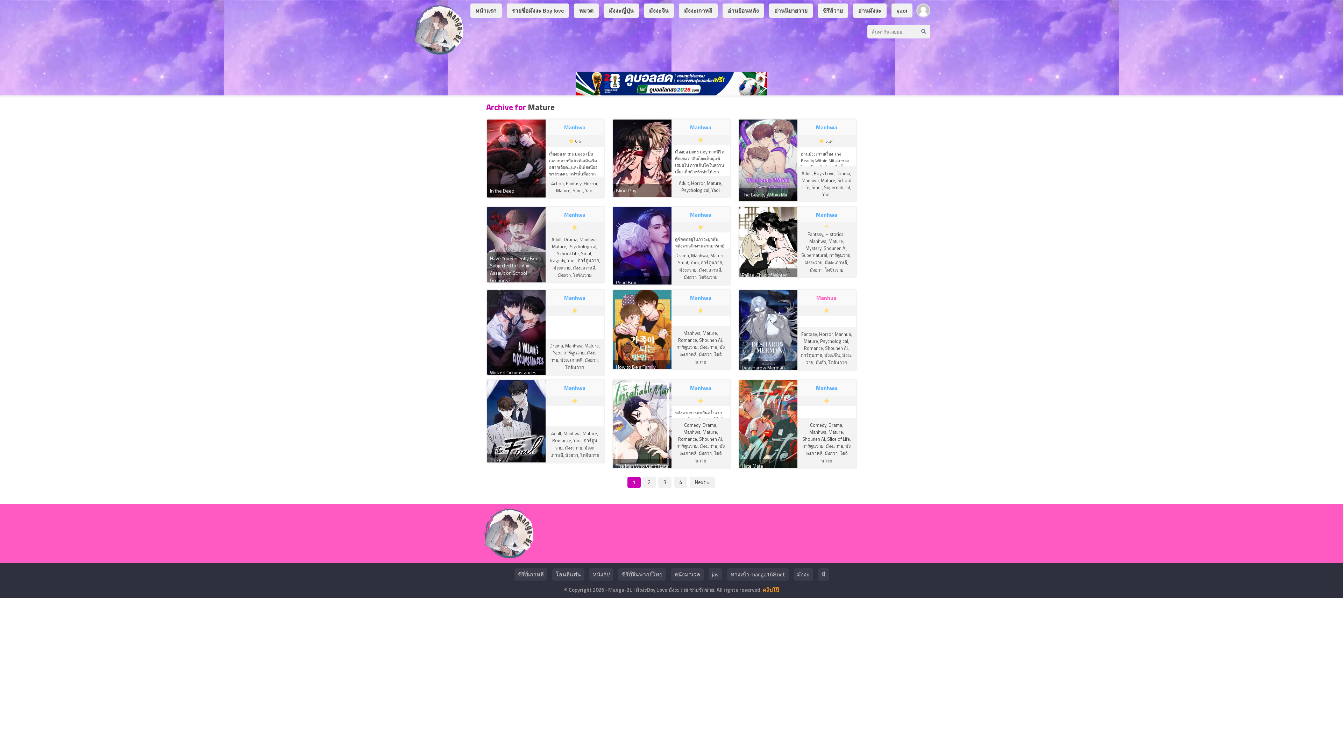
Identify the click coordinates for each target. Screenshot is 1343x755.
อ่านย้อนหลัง (743, 10)
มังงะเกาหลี (698, 10)
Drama (843, 173)
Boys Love (824, 173)
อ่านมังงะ (869, 10)
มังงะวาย (562, 267)
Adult (684, 183)
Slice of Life (838, 439)
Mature (563, 190)
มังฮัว (821, 362)
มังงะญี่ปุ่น (621, 10)
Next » (702, 482)
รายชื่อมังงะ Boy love (538, 10)
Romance (687, 340)
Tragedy (557, 260)
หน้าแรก (486, 10)
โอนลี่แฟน (568, 574)
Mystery (813, 248)
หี (823, 574)
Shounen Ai (835, 248)
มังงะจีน (659, 10)
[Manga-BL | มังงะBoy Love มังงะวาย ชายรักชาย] (439, 52)
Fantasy (574, 183)
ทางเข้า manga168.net (758, 574)
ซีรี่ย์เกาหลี (531, 574)
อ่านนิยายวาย (791, 10)
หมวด (586, 10)
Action (557, 183)
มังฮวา (564, 275)
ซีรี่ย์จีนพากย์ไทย (642, 574)
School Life (568, 253)
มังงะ (803, 574)
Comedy (692, 425)
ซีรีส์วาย (833, 10)
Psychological (695, 190)
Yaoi (589, 190)
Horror (590, 183)
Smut (578, 190)
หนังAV (601, 574)
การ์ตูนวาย (588, 260)
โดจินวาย (582, 275)
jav (715, 574)
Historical (835, 234)
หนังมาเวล (687, 574)
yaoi (902, 10)
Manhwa (810, 180)
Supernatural (837, 187)
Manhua (843, 334)
